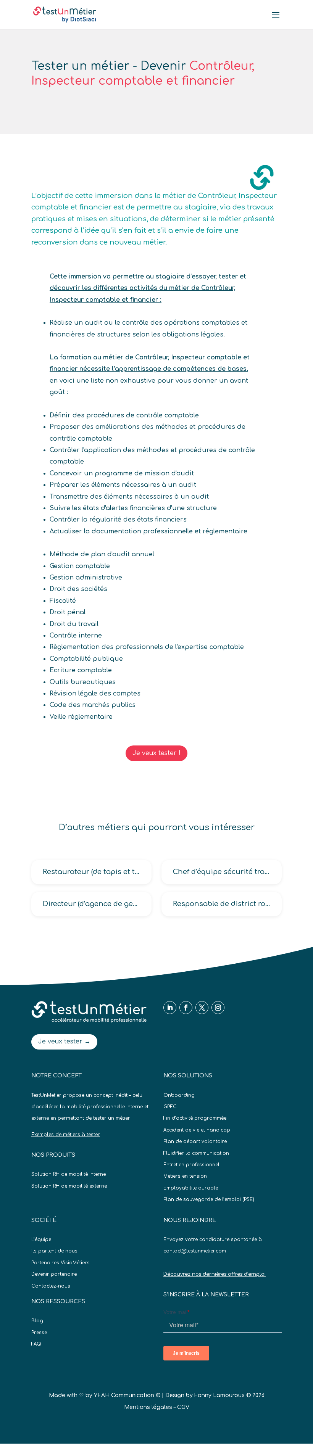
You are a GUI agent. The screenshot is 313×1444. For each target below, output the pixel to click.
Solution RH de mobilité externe (69, 1186)
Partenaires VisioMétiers (60, 1262)
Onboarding (179, 1095)
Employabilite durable (190, 1188)
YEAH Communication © (127, 1395)
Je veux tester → (64, 1041)
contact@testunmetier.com (194, 1251)
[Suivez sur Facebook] (185, 1007)
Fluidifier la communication (196, 1153)
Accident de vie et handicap (196, 1130)
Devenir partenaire (54, 1274)
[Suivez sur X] (201, 1007)
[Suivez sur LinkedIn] (169, 1007)
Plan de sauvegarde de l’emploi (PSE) (208, 1199)
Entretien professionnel (191, 1164)
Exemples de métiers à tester (65, 1134)
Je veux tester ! (156, 753)
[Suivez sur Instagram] (217, 1007)
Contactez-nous (50, 1286)
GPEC (170, 1106)
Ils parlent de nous (54, 1251)
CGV (183, 1407)
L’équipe (41, 1239)
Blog (37, 1320)
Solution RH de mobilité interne (68, 1174)
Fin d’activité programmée (194, 1118)
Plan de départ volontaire (195, 1141)
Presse (39, 1332)
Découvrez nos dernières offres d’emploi (214, 1274)
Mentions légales (148, 1407)
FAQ (36, 1344)
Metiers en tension (185, 1176)
